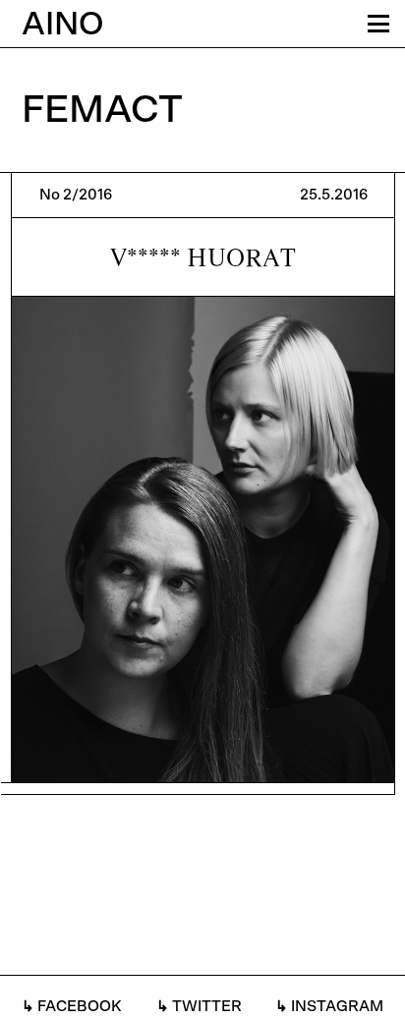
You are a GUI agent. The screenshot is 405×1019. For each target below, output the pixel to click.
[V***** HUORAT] (203, 484)
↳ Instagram (329, 1006)
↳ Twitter (199, 1006)
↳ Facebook (72, 1006)
